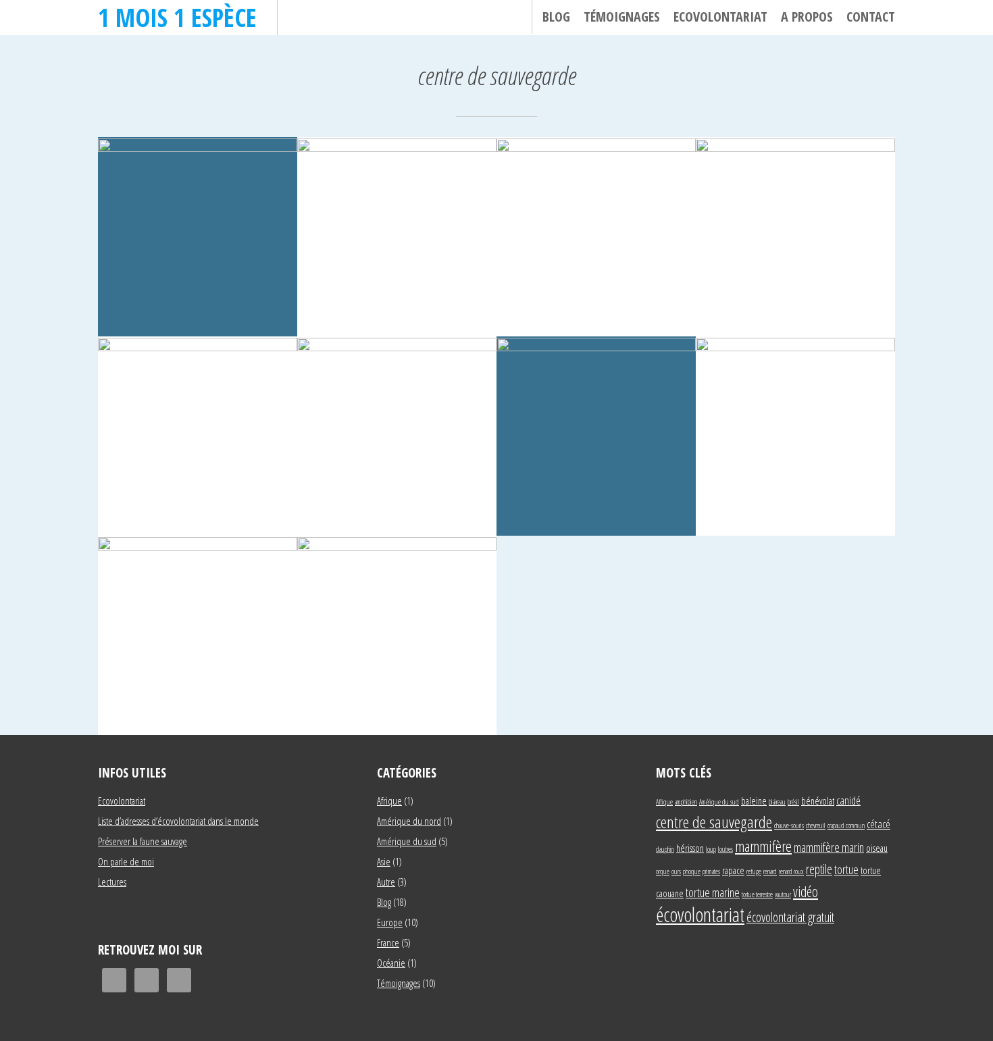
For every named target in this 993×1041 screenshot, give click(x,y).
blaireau (777, 802)
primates (711, 871)
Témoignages (622, 16)
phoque (692, 871)
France (388, 942)
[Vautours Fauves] (596, 236)
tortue (846, 869)
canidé (848, 800)
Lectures (112, 881)
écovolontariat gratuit (790, 917)
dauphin (665, 849)
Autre (386, 881)
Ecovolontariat (720, 16)
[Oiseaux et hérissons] (396, 635)
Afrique (389, 800)
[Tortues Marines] (197, 635)
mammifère (763, 846)
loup (711, 849)
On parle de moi (126, 861)
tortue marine (713, 892)
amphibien (686, 802)
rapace (733, 870)
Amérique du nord (409, 821)
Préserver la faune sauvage (142, 841)
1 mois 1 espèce (177, 17)
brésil (793, 802)
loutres (725, 849)
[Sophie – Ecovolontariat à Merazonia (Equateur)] (396, 236)
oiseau (877, 848)
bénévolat (817, 800)
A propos (807, 16)
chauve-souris (789, 825)
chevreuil (815, 825)
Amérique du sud (406, 841)
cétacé (878, 824)
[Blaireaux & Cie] (795, 236)
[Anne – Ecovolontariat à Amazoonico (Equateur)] (197, 236)
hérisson (690, 848)
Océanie (391, 962)
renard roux (791, 871)
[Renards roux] (197, 436)
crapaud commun (846, 825)
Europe (390, 922)
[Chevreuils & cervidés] (396, 436)
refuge (753, 871)
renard (770, 871)
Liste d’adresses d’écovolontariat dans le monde (178, 821)
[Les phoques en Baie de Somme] (596, 436)
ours (676, 871)
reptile (819, 869)
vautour (783, 894)
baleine (754, 800)
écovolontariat (700, 914)
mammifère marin (829, 846)
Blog (556, 16)
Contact (870, 16)
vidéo (805, 891)
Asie (383, 861)
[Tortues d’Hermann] (795, 436)
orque (662, 871)
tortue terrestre (757, 894)
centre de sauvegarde (714, 822)
